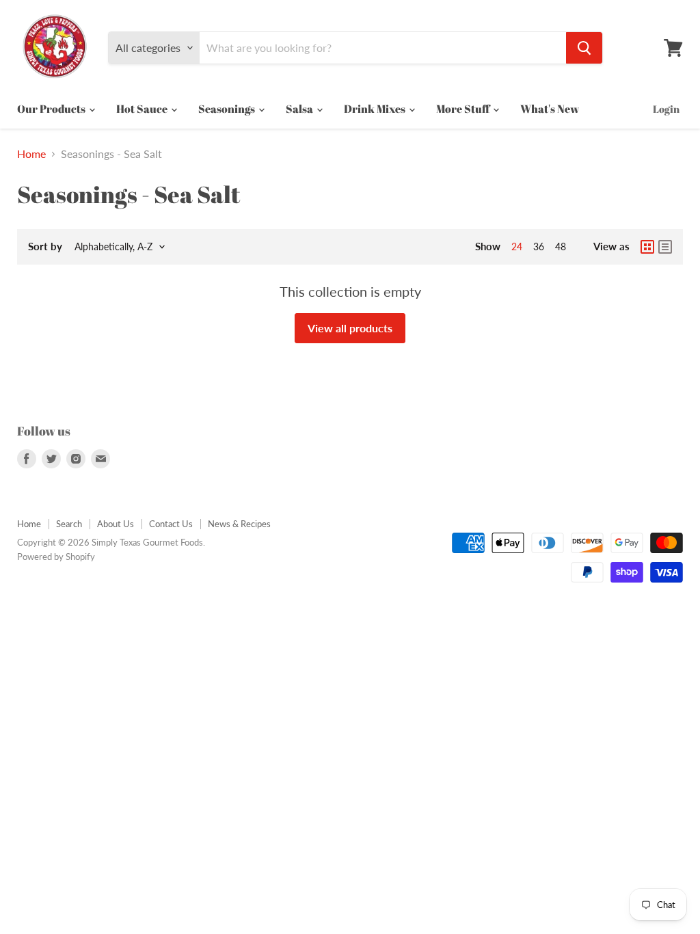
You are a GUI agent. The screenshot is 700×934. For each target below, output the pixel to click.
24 (516, 246)
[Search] (584, 48)
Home (31, 154)
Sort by (45, 246)
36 (538, 246)
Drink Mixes (375, 108)
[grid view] (647, 247)
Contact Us (171, 523)
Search (69, 523)
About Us (115, 523)
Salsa (300, 108)
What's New (549, 108)
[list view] (665, 247)
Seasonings (227, 108)
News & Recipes (239, 523)
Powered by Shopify (56, 556)
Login (666, 109)
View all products (350, 327)
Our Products (52, 108)
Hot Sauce (143, 108)
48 (560, 246)
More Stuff (464, 108)
